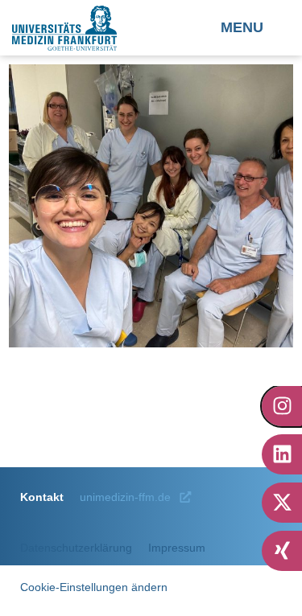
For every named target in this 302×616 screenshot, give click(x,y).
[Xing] (282, 551)
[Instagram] (282, 406)
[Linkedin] (282, 454)
